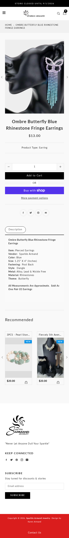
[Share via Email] (46, 212)
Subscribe (17, 495)
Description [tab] (15, 229)
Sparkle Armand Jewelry (38, 518)
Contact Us (34, 533)
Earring (43, 148)
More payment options (34, 198)
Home (8, 25)
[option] (34, 77)
